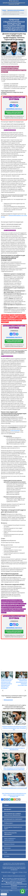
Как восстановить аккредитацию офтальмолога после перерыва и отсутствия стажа (21, 682)
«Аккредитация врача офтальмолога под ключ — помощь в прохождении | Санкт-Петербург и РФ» (14, 728)
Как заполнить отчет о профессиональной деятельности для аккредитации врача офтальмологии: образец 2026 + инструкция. (7, 683)
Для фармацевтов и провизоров (13, 819)
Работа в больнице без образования (10, 833)
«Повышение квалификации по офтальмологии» (14, 787)
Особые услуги (8, 823)
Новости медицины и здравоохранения (9, 839)
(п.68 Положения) (15, 430)
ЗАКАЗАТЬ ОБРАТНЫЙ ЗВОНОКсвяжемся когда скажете (14, 113)
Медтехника (7, 848)
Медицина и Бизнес (9, 844)
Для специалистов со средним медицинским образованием (12, 814)
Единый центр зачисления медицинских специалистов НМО (14, 3)
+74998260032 (14, 102)
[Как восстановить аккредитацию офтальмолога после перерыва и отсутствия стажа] (25, 690)
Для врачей (7, 809)
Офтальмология (8, 699)
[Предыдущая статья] (3, 690)
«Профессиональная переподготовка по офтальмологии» (14, 749)
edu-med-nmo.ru (14, 1)
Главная (6, 805)
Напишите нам (10, 882)
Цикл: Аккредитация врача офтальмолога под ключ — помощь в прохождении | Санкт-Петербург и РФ (14, 795)
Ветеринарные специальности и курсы (13, 828)
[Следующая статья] (25, 690)
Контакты (6, 856)
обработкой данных (5, 891)
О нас (5, 852)
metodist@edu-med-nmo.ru (14, 109)
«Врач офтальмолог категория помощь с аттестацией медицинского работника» (14, 768)
